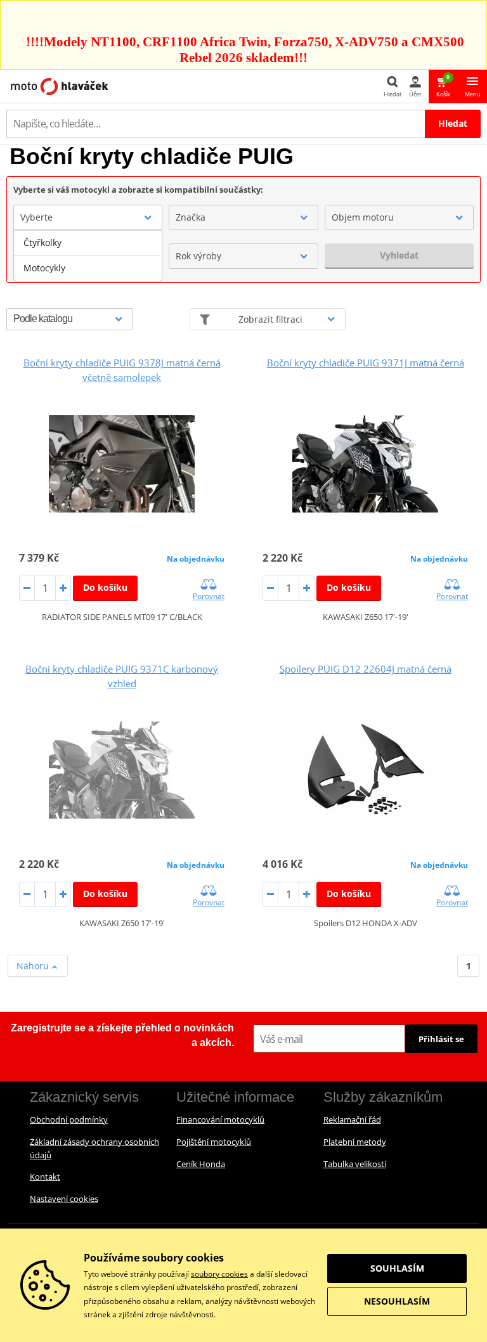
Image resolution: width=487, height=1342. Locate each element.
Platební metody (354, 1141)
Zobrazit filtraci (270, 319)
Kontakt (45, 1176)
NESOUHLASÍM (397, 1301)
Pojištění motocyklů (213, 1141)
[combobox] (87, 217)
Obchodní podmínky (69, 1119)
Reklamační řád (352, 1119)
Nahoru (33, 966)
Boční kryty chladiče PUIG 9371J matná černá (365, 362)
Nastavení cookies (64, 1198)
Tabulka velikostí (354, 1164)
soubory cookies (219, 1273)
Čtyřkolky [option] (42, 242)
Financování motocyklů (220, 1119)
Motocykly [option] (44, 268)
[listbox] (87, 255)
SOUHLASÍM (397, 1268)
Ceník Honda (200, 1164)
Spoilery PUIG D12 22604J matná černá (365, 668)
